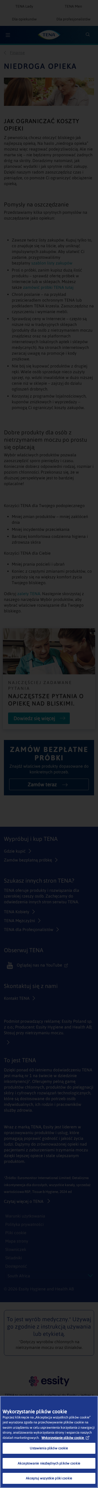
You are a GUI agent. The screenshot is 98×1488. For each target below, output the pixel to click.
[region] (49, 1442)
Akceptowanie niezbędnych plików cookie (49, 1463)
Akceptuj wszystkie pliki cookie (49, 1478)
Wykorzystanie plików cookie (63, 1438)
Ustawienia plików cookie (49, 1448)
